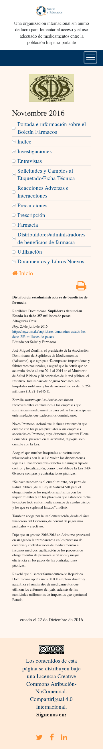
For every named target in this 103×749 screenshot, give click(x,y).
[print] (81, 287)
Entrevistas (29, 160)
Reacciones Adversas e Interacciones (43, 191)
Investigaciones (34, 151)
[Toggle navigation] (90, 57)
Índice (24, 141)
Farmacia (27, 224)
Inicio (25, 273)
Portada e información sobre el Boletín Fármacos (51, 127)
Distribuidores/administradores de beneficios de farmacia (51, 238)
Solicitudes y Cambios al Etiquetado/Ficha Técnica (46, 174)
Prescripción (31, 214)
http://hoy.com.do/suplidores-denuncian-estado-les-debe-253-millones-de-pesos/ (49, 334)
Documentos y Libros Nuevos (50, 261)
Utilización (29, 251)
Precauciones (32, 205)
